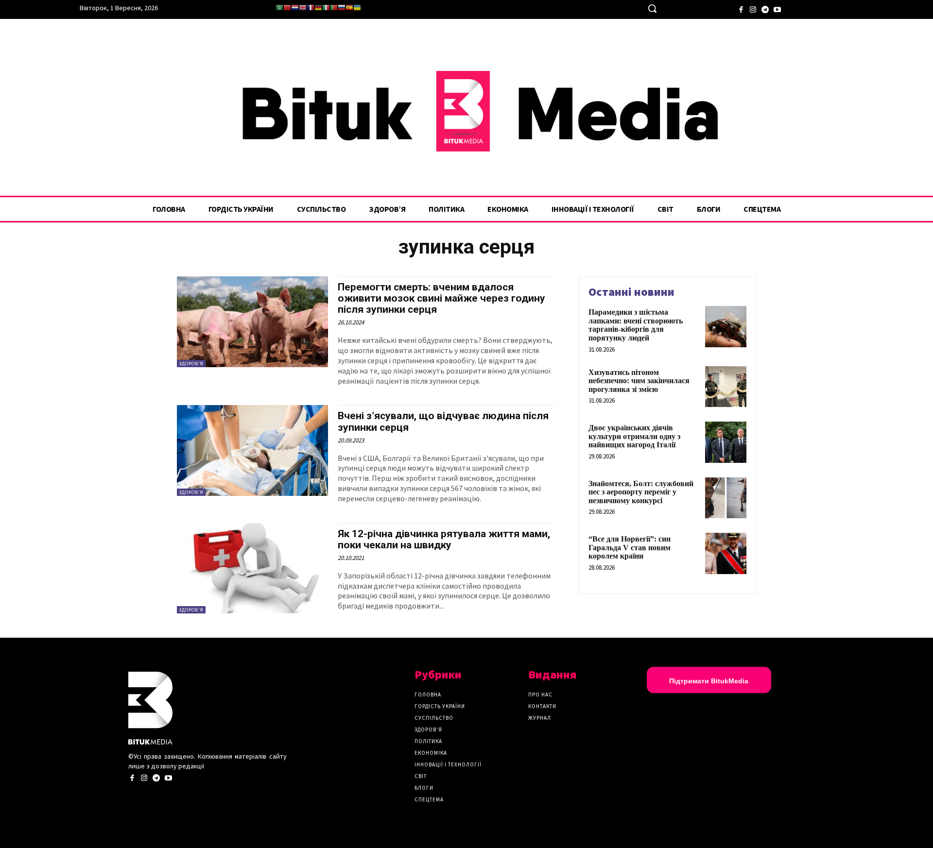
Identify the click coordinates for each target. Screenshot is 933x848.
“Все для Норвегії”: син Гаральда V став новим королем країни (629, 547)
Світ (421, 776)
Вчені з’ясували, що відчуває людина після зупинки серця (443, 421)
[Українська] (357, 7)
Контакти (542, 706)
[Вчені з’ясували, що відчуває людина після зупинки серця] (252, 450)
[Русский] (342, 7)
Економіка (431, 752)
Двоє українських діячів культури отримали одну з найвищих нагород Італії (634, 436)
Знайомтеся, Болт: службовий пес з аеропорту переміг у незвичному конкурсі (640, 492)
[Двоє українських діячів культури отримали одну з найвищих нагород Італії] (725, 442)
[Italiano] (326, 7)
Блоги (424, 787)
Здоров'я (191, 363)
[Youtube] (777, 8)
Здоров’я (428, 729)
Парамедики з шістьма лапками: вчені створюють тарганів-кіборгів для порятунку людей (635, 325)
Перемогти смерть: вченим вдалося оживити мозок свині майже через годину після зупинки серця (441, 298)
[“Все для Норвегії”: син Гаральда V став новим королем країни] (725, 553)
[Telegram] (765, 8)
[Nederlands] (295, 7)
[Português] (334, 7)
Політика (428, 741)
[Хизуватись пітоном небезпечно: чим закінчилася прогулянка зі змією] (725, 386)
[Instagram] (753, 8)
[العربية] (279, 7)
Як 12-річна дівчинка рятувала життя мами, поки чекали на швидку (444, 539)
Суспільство (434, 717)
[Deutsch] (318, 7)
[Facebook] (740, 8)
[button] (652, 8)
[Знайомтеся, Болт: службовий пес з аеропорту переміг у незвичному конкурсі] (725, 498)
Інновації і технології (448, 764)
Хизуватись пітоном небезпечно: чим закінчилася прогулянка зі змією (639, 380)
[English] (303, 7)
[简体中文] (287, 7)
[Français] (310, 7)
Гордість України (440, 706)
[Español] (349, 7)
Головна (428, 694)
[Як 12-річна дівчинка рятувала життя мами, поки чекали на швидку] (252, 568)
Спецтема (429, 799)
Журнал (539, 717)
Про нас (540, 694)
